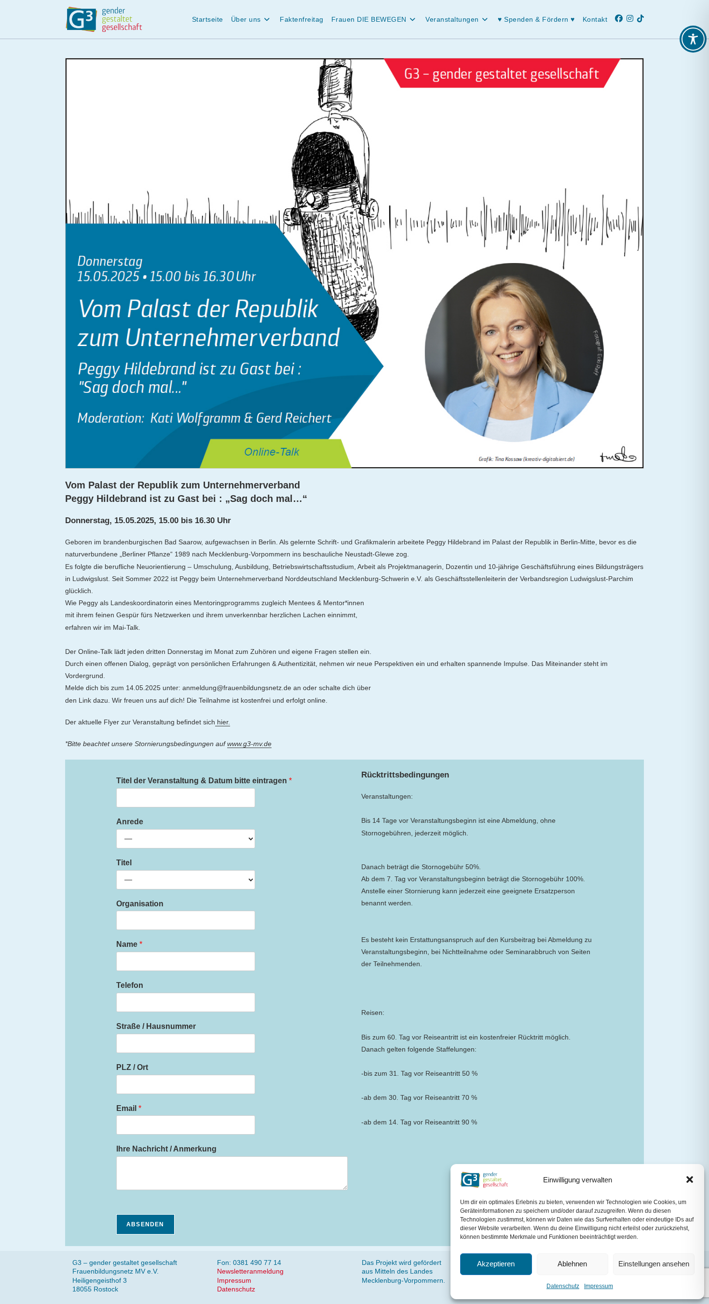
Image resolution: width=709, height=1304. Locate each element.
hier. (222, 722)
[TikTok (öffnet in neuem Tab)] (642, 18)
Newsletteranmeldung (250, 1271)
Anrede (129, 822)
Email (128, 1108)
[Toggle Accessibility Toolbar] (693, 39)
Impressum (598, 1286)
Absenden (145, 1224)
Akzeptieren (496, 1264)
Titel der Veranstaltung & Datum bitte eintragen (204, 781)
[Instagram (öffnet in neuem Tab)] (632, 18)
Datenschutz (562, 1286)
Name (129, 944)
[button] (690, 1179)
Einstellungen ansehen (653, 1264)
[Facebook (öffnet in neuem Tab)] (621, 18)
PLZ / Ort (132, 1067)
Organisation (140, 904)
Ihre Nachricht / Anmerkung (166, 1149)
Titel (124, 863)
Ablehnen (572, 1264)
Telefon (129, 985)
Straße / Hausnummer (156, 1026)
